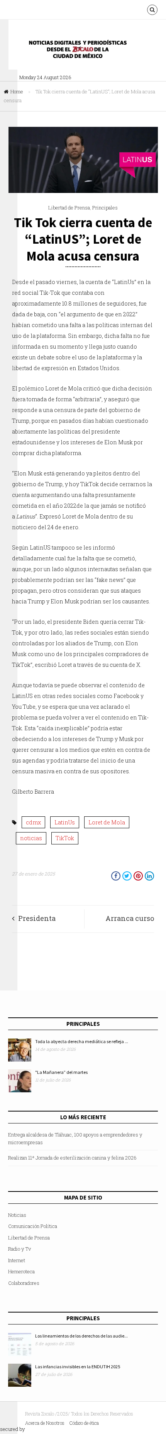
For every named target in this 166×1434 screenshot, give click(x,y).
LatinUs (64, 822)
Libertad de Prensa (69, 207)
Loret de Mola (106, 822)
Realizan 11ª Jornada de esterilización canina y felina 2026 (72, 1157)
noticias (31, 838)
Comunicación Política (32, 1226)
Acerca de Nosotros (44, 1423)
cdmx (33, 822)
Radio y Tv (19, 1248)
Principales (105, 207)
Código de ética (84, 1423)
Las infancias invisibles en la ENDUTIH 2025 (77, 1366)
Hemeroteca (21, 1271)
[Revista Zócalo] (83, 51)
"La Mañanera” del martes (61, 1072)
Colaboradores (23, 1282)
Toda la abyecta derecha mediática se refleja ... (81, 1041)
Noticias (17, 1214)
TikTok (65, 838)
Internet (16, 1260)
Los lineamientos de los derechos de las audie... (81, 1336)
